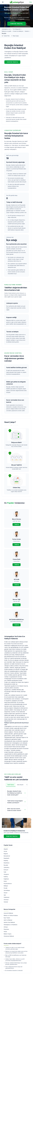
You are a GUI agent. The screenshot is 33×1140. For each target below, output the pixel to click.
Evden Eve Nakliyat (18, 31)
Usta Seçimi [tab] (20, 784)
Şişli (5, 895)
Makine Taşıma (7, 933)
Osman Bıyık (16, 559)
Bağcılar (6, 853)
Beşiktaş (6, 860)
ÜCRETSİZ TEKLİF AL (16, 23)
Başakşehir (6, 858)
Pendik (5, 888)
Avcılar (5, 851)
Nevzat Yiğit (16, 599)
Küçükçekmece (8, 883)
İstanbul (27, 31)
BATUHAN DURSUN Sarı (16, 619)
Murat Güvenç (16, 519)
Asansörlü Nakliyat (8, 913)
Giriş (30, 2)
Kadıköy (6, 876)
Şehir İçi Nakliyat (8, 920)
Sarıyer (5, 892)
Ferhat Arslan (16, 539)
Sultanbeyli (6, 897)
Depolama (6, 929)
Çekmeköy (6, 867)
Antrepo (6, 927)
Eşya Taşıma (7, 917)
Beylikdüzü (6, 862)
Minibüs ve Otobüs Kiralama (11, 915)
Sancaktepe (7, 890)
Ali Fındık (16, 579)
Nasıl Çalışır (16, 35)
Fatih (5, 872)
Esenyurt (6, 869)
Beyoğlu (6, 865)
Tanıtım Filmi (7, 35)
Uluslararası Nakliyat (9, 936)
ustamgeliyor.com (6, 29)
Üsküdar (6, 902)
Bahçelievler (7, 856)
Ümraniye (6, 899)
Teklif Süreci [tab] (10, 784)
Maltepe (6, 885)
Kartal (5, 881)
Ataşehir (6, 849)
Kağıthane (6, 879)
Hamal (5, 931)
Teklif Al (16, 524)
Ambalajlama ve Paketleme (10, 924)
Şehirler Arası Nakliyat (9, 922)
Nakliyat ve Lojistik (6, 31)
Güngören (6, 874)
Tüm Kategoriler (17, 29)
